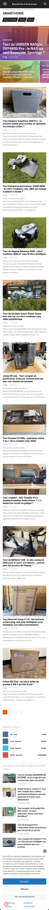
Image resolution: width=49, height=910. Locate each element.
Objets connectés (16, 9)
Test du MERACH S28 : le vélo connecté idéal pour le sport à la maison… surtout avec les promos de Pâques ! (23, 563)
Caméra (22, 20)
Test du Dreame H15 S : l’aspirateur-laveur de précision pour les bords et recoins (32, 827)
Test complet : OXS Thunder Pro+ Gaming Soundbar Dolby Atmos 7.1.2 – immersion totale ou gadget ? (23, 500)
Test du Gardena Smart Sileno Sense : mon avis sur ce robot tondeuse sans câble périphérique (22, 316)
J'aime (44, 734)
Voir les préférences (25, 896)
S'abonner (42, 755)
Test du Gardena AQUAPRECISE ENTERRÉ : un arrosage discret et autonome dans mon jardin (32, 777)
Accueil (5, 9)
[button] (45, 851)
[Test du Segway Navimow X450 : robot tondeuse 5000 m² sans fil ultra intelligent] (24, 232)
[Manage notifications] (6, 904)
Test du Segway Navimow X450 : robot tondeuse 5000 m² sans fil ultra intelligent (24, 252)
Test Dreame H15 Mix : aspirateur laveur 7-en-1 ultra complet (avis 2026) (23, 439)
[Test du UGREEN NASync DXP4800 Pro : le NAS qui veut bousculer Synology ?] (24, 43)
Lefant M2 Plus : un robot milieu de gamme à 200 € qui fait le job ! (21, 683)
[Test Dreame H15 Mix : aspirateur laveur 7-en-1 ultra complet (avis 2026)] (24, 419)
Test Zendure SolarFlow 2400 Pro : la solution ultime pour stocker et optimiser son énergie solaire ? (24, 124)
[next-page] (21, 712)
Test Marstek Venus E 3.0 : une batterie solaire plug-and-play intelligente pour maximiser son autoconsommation (23, 622)
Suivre (43, 741)
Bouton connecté (10, 20)
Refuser (24, 889)
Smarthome (7, 40)
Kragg (5, 130)
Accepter (24, 881)
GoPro (30, 20)
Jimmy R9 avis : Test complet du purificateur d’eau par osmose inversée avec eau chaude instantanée (23, 379)
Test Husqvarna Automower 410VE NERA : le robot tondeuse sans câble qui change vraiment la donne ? (24, 189)
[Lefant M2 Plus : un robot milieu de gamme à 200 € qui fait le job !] (24, 663)
